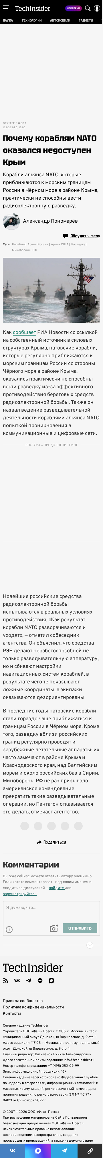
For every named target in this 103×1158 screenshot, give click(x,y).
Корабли (18, 244)
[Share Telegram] (64, 1151)
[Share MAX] (38, 1151)
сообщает (24, 332)
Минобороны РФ (24, 250)
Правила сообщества (23, 1001)
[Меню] (6, 8)
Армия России (37, 244)
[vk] (17, 980)
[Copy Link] (90, 1151)
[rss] (6, 980)
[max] (51, 980)
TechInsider (33, 8)
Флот (22, 123)
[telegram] (28, 980)
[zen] (40, 980)
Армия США (59, 244)
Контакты (12, 1013)
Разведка (78, 244)
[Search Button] (88, 8)
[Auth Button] (97, 8)
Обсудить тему (85, 235)
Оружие (9, 123)
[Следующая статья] (51, 945)
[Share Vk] (12, 1151)
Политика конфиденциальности (33, 1007)
